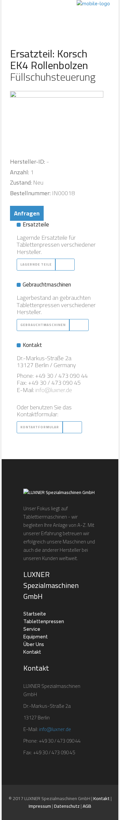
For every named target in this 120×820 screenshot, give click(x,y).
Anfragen (27, 213)
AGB (87, 806)
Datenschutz (67, 806)
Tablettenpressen (43, 621)
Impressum (40, 806)
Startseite (34, 613)
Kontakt (32, 652)
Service (31, 629)
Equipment (35, 636)
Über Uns (33, 644)
